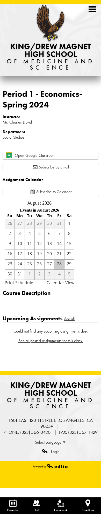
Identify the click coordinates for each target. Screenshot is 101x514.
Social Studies (13, 137)
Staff (36, 510)
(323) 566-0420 (35, 432)
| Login (54, 451)
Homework (60, 510)
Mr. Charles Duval (17, 122)
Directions (88, 510)
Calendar (13, 510)
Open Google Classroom (35, 155)
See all (69, 318)
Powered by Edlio (50, 466)
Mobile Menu (92, 9)
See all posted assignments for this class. (50, 340)
